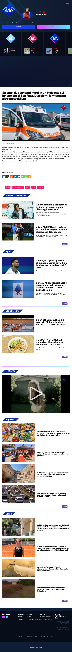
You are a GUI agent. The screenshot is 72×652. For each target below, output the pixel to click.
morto (28, 187)
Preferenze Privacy (32, 636)
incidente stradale (17, 187)
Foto (30, 616)
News (21, 619)
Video (30, 614)
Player (21, 614)
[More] (29, 176)
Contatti (52, 636)
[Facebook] (4, 176)
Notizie (9, 23)
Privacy (20, 636)
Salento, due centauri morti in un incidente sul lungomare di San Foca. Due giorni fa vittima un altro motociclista (34, 95)
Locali (14, 23)
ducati (8, 187)
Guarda (53, 27)
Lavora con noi (33, 619)
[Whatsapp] (26, 176)
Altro (64, 244)
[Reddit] (11, 176)
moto (33, 187)
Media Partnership (46, 619)
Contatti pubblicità (46, 616)
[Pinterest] (18, 176)
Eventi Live (43, 614)
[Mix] (22, 176)
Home (4, 23)
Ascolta (18, 27)
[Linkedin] (15, 176)
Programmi (22, 616)
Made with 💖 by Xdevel (36, 647)
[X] (7, 176)
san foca (40, 187)
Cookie (43, 636)
